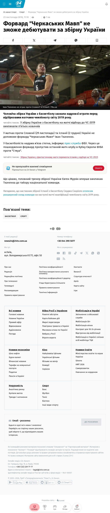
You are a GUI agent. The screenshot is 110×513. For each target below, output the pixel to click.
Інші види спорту (50, 405)
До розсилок (91, 422)
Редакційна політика (13, 276)
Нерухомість (16, 385)
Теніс (44, 397)
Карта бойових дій (51, 318)
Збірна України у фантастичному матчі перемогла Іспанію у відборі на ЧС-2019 (59, 157)
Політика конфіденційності (51, 267)
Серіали (46, 369)
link (58, 253)
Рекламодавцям (11, 291)
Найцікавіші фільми (51, 353)
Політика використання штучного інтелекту (54, 273)
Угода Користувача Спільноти (52, 283)
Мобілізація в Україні (88, 310)
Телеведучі (9, 286)
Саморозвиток (82, 368)
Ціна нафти (14, 353)
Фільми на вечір (50, 361)
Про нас (7, 267)
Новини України (16, 318)
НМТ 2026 (80, 364)
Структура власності (83, 276)
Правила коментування (49, 288)
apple (31, 482)
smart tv (47, 482)
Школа (79, 360)
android (15, 482)
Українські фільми (50, 357)
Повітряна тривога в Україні (55, 326)
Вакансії (77, 272)
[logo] (18, 4)
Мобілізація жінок (84, 325)
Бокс (44, 389)
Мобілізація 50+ (83, 321)
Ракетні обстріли (50, 314)
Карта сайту (79, 286)
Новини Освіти (84, 349)
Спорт (22, 12)
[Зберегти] (97, 40)
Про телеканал (10, 281)
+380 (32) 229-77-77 (24, 467)
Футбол (45, 393)
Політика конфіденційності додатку (54, 278)
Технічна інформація (48, 292)
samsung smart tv (64, 482)
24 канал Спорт (10, 12)
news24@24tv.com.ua (15, 241)
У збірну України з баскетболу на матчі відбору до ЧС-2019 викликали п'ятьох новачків (49, 124)
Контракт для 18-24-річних (88, 329)
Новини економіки (19, 349)
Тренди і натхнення (18, 397)
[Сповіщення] (106, 4)
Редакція (8, 272)
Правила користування (14, 295)
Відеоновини (15, 326)
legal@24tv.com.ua (41, 470)
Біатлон (46, 401)
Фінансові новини (17, 361)
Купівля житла (15, 393)
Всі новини (15, 310)
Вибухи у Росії (48, 334)
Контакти (78, 267)
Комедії (45, 365)
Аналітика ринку (16, 389)
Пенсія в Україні (16, 376)
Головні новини (16, 314)
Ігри (75, 291)
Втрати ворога (49, 337)
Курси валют (15, 357)
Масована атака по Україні (54, 330)
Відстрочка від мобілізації (88, 333)
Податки (13, 372)
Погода (12, 334)
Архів (76, 281)
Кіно (44, 349)
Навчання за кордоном (86, 372)
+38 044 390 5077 (66, 241)
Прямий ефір (15, 322)
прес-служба (72, 143)
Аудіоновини (15, 330)
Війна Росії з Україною (54, 310)
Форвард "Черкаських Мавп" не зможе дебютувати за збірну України (58, 12)
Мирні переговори (51, 322)
